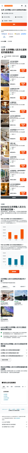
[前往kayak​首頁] (8, 6)
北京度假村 (6, 399)
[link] (14, 271)
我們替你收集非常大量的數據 (8, 424)
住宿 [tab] (4, 386)
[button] (2, 5)
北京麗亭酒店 (13, 102)
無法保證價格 (17, 418)
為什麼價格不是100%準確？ (8, 426)
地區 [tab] (8, 386)
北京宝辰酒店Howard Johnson (17, 129)
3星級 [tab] (14, 286)
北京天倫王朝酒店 (14, 61)
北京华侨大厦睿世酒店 (15, 116)
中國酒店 (18, 409)
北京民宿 (5, 394)
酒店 (9, 409)
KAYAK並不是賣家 (6, 422)
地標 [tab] (12, 386)
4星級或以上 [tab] (5, 286)
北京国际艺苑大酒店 (14, 88)
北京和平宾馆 (13, 157)
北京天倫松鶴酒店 (14, 75)
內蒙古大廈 (12, 143)
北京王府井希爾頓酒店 (15, 184)
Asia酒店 (13, 409)
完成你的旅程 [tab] (17, 386)
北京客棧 (5, 396)
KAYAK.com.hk (4, 409)
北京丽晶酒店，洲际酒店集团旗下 (18, 170)
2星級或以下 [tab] (23, 286)
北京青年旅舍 (6, 398)
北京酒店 (22, 409)
